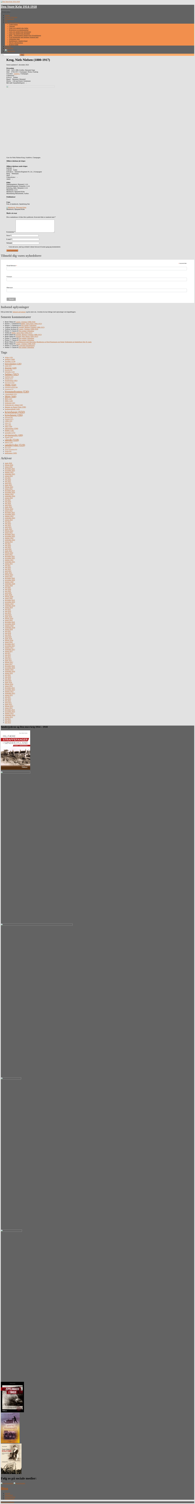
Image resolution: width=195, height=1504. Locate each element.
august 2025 (9, 476)
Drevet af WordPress (7, 1502)
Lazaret (9, 419)
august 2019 (9, 607)
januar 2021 (8, 576)
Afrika (9, 357)
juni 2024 (8, 501)
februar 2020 (9, 596)
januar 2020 (8, 598)
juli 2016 (8, 675)
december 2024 (10, 490)
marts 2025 (8, 485)
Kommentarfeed (10, 1497)
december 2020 (10, 578)
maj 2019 (8, 613)
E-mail (9, 239)
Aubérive (17, 74)
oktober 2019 (9, 604)
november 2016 (10, 668)
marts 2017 (8, 660)
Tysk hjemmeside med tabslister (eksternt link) (23, 37)
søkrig (9, 442)
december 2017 (10, 644)
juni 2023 (8, 523)
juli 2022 (8, 543)
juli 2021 (8, 565)
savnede (10, 433)
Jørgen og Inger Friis (15, 407)
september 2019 (10, 606)
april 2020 (8, 593)
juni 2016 (8, 677)
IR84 (10, 396)
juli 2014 (8, 719)
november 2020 (10, 580)
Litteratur (12, 26)
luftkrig (8, 423)
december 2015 (10, 688)
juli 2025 (8, 478)
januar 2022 (8, 554)
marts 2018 (8, 638)
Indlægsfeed (9, 1495)
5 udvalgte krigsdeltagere (27, 345)
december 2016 (10, 666)
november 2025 (10, 470)
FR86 (10, 384)
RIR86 (9, 431)
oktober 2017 (9, 648)
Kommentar (10, 232)
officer (8, 424)
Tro (8, 447)
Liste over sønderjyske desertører (19, 34)
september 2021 (10, 562)
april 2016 (8, 680)
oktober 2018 (9, 626)
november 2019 (10, 602)
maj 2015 (8, 701)
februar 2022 (9, 553)
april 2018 (8, 637)
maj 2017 (8, 657)
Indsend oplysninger (19, 312)
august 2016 (9, 673)
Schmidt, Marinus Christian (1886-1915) (31, 327)
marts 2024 (8, 507)
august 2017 (9, 651)
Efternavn (10, 287)
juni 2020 (8, 589)
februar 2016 (9, 684)
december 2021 (10, 556)
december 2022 (10, 534)
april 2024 (8, 505)
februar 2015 (9, 706)
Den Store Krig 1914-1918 (19, 6)
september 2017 (10, 649)
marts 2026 (8, 463)
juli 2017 (8, 653)
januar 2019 (8, 620)
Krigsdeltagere (9, 19)
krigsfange (15, 412)
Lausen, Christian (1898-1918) (25, 322)
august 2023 (9, 520)
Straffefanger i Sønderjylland (18, 41)
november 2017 (10, 646)
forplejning (11, 381)
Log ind (7, 1493)
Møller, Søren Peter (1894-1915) (31, 324)
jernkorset (10, 403)
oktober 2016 (9, 669)
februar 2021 (9, 574)
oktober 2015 (9, 691)
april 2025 (8, 483)
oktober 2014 (9, 713)
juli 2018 (8, 631)
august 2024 (9, 498)
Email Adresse (12, 266)
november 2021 (10, 558)
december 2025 (10, 469)
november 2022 (10, 536)
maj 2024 (8, 503)
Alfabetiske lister (14, 39)
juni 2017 (8, 655)
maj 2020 (8, 591)
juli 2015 (8, 697)
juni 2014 (8, 721)
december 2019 (10, 600)
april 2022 (8, 549)
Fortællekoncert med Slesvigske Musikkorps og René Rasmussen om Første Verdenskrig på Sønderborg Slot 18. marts (54, 342)
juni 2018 (8, 633)
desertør (11, 368)
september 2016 (10, 671)
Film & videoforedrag (16, 43)
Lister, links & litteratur (12, 23)
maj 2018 (8, 635)
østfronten (11, 453)
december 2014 (10, 710)
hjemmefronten (17, 391)
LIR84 (8, 421)
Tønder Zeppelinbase (11, 449)
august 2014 (9, 717)
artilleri (10, 359)
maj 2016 (8, 679)
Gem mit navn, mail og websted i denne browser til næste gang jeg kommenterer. (35, 247)
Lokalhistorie (9, 48)
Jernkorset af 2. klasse (14, 405)
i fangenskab (11, 394)
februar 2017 (9, 662)
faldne (12, 374)
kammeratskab (12, 409)
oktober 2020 (9, 582)
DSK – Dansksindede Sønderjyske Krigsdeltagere (25, 35)
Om (6, 21)
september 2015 (10, 693)
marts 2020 (8, 595)
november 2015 (10, 690)
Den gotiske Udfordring (28, 325)
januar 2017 (8, 664)
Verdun (8, 451)
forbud (9, 378)
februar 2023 (9, 531)
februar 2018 (9, 640)
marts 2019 (8, 616)
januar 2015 (8, 708)
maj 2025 (8, 481)
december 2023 (10, 512)
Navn (8, 235)
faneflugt (9, 377)
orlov (8, 426)
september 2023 (10, 518)
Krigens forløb (13, 44)
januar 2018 (8, 642)
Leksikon (8, 46)
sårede (12, 439)
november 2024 (10, 492)
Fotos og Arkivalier (11, 17)
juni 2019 (8, 611)
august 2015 (9, 695)
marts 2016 (8, 682)
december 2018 (10, 622)
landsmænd (9, 417)
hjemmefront (9, 389)
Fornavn (9, 276)
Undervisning (13, 24)
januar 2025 (8, 489)
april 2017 (8, 659)
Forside (7, 15)
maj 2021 (8, 569)
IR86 (9, 401)
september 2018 (10, 627)
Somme (9, 437)
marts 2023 (8, 529)
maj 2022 (8, 547)
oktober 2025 (9, 472)
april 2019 (8, 615)
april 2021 (8, 571)
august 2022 (9, 542)
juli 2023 (8, 522)
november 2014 (10, 711)
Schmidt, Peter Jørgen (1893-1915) (27, 336)
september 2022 (10, 540)
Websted (9, 243)
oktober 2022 (9, 538)
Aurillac (10, 361)
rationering (11, 428)
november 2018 (10, 624)
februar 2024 (9, 509)
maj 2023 (8, 525)
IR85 (8, 399)
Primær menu (6, 12)
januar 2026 (8, 467)
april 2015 (8, 702)
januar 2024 (8, 511)
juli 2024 (8, 500)
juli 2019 (8, 609)
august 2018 (9, 629)
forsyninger (9, 382)
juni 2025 (8, 479)
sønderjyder (15, 445)
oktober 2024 (9, 494)
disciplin (8, 370)
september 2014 (10, 715)
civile (8, 366)
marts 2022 (8, 551)
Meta (4, 1488)
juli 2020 (8, 587)
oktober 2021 (9, 560)
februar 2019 (9, 618)
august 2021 (9, 564)
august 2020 (9, 585)
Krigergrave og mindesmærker (19, 30)
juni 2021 (8, 567)
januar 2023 (8, 532)
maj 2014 (8, 722)
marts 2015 (8, 704)
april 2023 (8, 527)
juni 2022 (8, 545)
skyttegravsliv (14, 435)
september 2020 (10, 584)
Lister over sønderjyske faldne (18, 28)
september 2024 (10, 496)
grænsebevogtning (11, 387)
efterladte (10, 372)
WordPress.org (9, 1499)
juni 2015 (8, 699)
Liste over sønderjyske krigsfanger (20, 32)
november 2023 (10, 514)
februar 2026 (9, 465)
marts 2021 (8, 573)
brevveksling (13, 364)
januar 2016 (8, 686)
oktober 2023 (9, 516)
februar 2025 (9, 487)
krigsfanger (14, 415)
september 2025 (10, 474)
